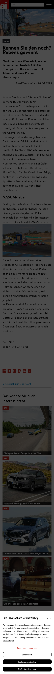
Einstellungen (27, 654)
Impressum (33, 648)
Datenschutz (21, 648)
